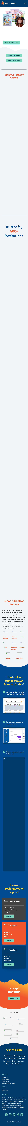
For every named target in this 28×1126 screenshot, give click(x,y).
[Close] (26, 2)
